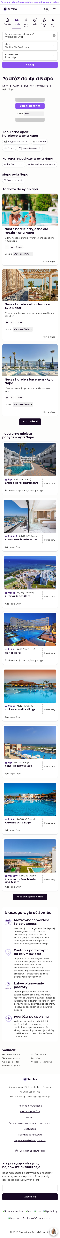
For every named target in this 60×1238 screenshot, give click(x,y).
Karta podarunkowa (30, 1134)
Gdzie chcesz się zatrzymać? (19, 34)
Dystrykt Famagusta (36, 86)
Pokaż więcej (30, 422)
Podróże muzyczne (11, 1066)
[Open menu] (54, 9)
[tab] (7, 23)
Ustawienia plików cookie (32, 1151)
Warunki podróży (30, 1111)
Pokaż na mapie (15, 180)
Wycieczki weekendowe (41, 1062)
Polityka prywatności (30, 1105)
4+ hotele (41, 141)
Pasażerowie (11, 54)
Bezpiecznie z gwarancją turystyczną (30, 1123)
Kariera (30, 1117)
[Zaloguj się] (46, 9)
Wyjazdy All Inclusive (11, 1058)
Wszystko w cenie (32, 148)
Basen (11, 148)
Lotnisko (19, 114)
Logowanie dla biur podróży (30, 1140)
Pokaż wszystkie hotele (30, 897)
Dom (5, 86)
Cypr (16, 86)
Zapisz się (30, 1197)
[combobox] (28, 37)
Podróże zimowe (38, 1054)
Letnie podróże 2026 (11, 1054)
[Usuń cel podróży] (54, 36)
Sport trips (35, 1058)
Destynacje (30, 1129)
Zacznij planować (30, 106)
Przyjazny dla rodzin (18, 141)
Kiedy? (8, 44)
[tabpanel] (30, 49)
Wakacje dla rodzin (13, 164)
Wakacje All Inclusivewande (41, 164)
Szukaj (30, 65)
